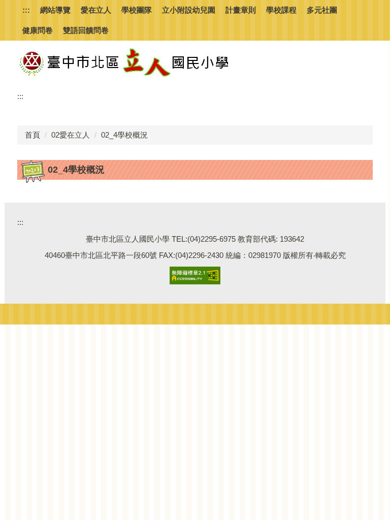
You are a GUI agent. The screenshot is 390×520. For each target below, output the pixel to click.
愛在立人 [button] (96, 10)
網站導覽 (55, 10)
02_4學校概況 (124, 135)
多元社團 (322, 10)
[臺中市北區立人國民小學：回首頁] (144, 62)
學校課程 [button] (281, 10)
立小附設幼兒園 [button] (188, 10)
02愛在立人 (70, 135)
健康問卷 (37, 30)
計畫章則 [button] (240, 10)
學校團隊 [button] (136, 10)
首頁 (32, 135)
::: (26, 10)
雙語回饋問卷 (86, 30)
